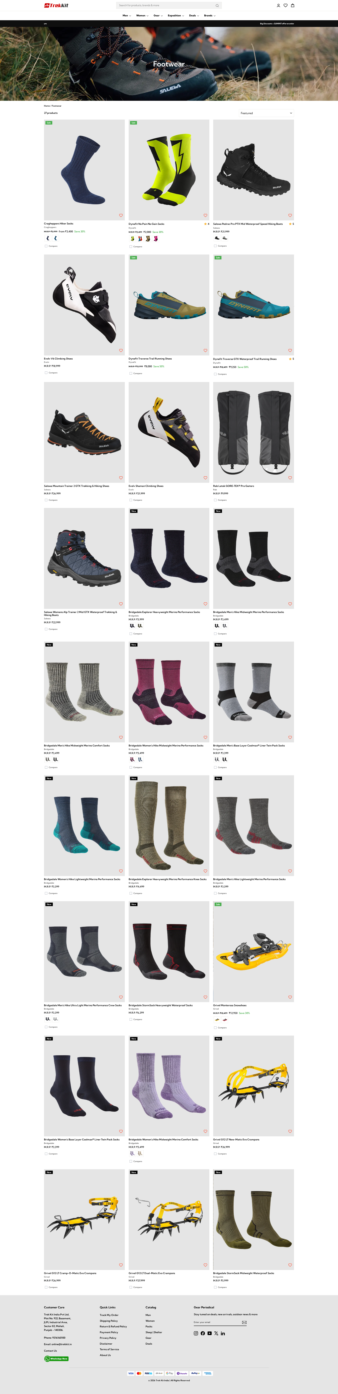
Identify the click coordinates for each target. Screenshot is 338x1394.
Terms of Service (109, 1349)
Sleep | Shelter (154, 1332)
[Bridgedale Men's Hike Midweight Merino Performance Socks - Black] (217, 626)
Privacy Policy (108, 1337)
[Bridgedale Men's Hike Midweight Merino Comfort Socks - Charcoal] (55, 759)
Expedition (174, 15)
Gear (157, 15)
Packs (149, 1326)
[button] (205, 224)
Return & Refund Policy (113, 1326)
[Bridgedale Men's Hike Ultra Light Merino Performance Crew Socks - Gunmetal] (55, 1019)
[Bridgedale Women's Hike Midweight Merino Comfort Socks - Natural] (140, 1153)
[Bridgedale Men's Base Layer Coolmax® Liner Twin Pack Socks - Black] (225, 759)
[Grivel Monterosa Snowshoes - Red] (225, 1020)
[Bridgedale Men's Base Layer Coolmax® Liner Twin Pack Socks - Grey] (217, 759)
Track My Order (109, 1315)
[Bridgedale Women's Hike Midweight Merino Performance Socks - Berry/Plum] (132, 759)
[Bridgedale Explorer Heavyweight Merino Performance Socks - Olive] (140, 626)
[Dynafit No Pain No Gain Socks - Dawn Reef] (140, 238)
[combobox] (169, 5)
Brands (208, 15)
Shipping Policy (109, 1320)
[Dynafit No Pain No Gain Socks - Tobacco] (148, 238)
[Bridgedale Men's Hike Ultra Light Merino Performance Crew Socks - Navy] (48, 1019)
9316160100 (58, 1337)
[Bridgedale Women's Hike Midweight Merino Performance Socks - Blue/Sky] (140, 759)
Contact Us (50, 1350)
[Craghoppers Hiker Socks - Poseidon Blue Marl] (55, 238)
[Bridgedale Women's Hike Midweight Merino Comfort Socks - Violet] (132, 1153)
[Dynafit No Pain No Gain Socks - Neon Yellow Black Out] (132, 238)
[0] (285, 5)
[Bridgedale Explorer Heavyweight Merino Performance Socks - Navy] (132, 626)
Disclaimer (106, 1343)
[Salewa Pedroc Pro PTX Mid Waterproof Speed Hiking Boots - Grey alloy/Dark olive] (225, 238)
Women (141, 15)
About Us (105, 1355)
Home (47, 105)
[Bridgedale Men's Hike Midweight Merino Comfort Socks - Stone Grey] (48, 759)
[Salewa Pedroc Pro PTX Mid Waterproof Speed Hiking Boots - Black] (217, 238)
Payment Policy (109, 1332)
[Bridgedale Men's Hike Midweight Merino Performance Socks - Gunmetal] (225, 626)
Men (125, 15)
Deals (192, 15)
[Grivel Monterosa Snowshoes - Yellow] (217, 1020)
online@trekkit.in (62, 1344)
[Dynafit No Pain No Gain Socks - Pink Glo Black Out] (156, 238)
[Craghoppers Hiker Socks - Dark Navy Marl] (48, 238)
